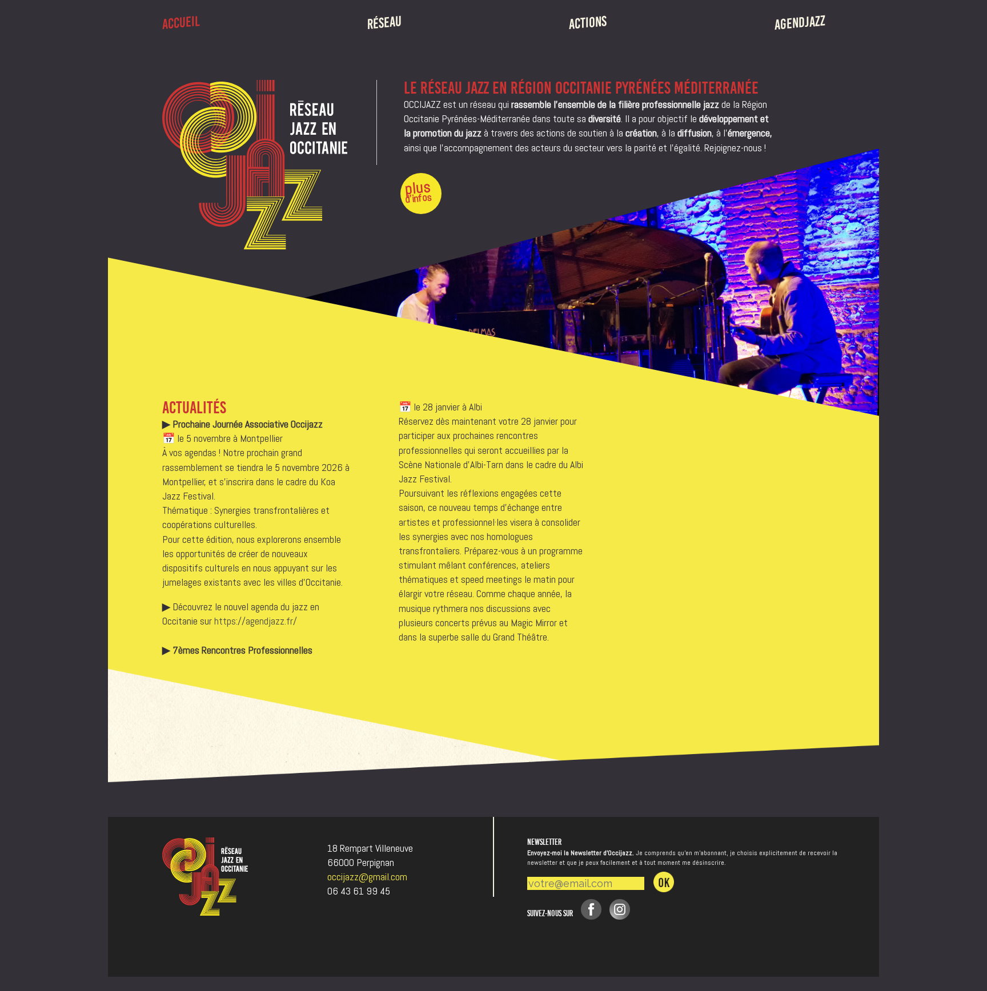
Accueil (181, 23)
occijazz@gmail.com (367, 876)
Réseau (384, 22)
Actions (588, 23)
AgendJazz (800, 23)
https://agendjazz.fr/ (255, 620)
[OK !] (663, 882)
